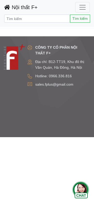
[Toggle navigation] (82, 7)
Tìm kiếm (80, 18)
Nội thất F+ (24, 7)
